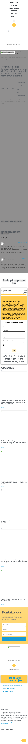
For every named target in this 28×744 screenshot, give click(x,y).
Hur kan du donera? (8, 691)
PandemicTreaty (21, 95)
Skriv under (14, 8)
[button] (14, 21)
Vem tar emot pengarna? (9, 688)
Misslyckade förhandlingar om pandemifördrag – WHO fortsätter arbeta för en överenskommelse (13, 442)
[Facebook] (14, 25)
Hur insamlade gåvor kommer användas (13, 685)
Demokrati (19, 85)
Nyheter (14, 5)
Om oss (14, 13)
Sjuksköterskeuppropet (10, 722)
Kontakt (14, 16)
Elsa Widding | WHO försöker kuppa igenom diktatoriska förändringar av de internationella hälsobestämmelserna (14, 561)
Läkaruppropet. (5, 723)
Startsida (14, 2)
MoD (2, 722)
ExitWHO (19, 89)
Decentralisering (21, 82)
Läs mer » (2, 407)
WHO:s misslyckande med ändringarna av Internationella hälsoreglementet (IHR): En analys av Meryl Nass (13, 402)
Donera (14, 11)
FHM (18, 92)
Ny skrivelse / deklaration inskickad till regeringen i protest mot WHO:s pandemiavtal (14, 481)
